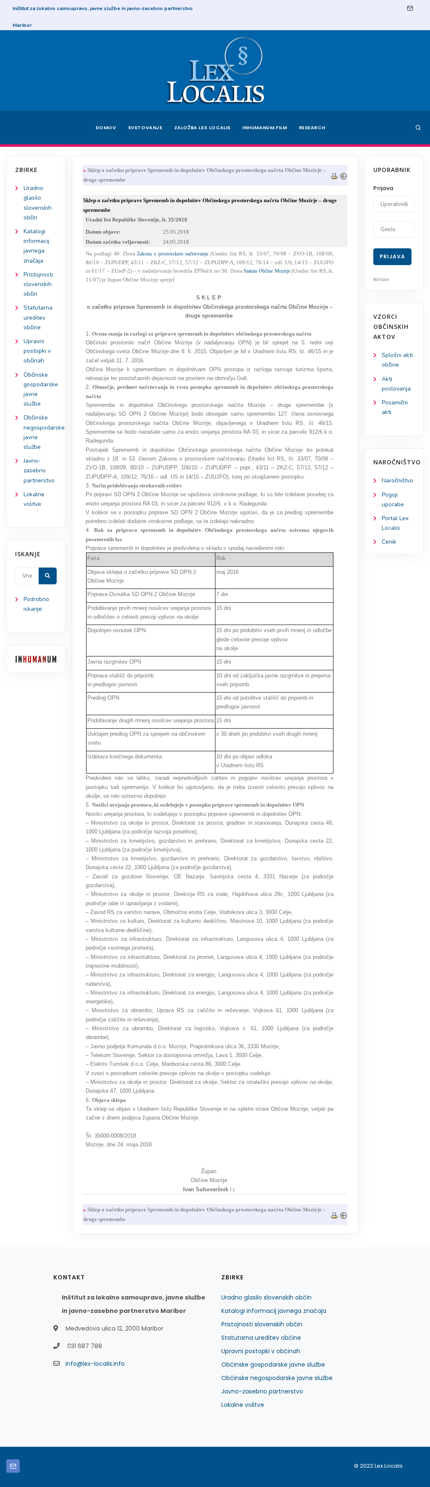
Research (312, 127)
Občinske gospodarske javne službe (273, 1364)
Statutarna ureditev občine (38, 317)
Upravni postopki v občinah (37, 351)
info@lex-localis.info (95, 1363)
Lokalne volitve (242, 1405)
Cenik (389, 542)
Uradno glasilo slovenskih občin (266, 1297)
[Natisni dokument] (334, 175)
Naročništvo (397, 480)
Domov (106, 127)
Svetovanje (145, 127)
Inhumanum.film (264, 127)
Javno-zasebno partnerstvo (39, 470)
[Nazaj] (343, 175)
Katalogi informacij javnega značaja (273, 1311)
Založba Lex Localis (202, 127)
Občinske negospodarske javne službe (277, 1378)
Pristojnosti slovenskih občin (38, 284)
